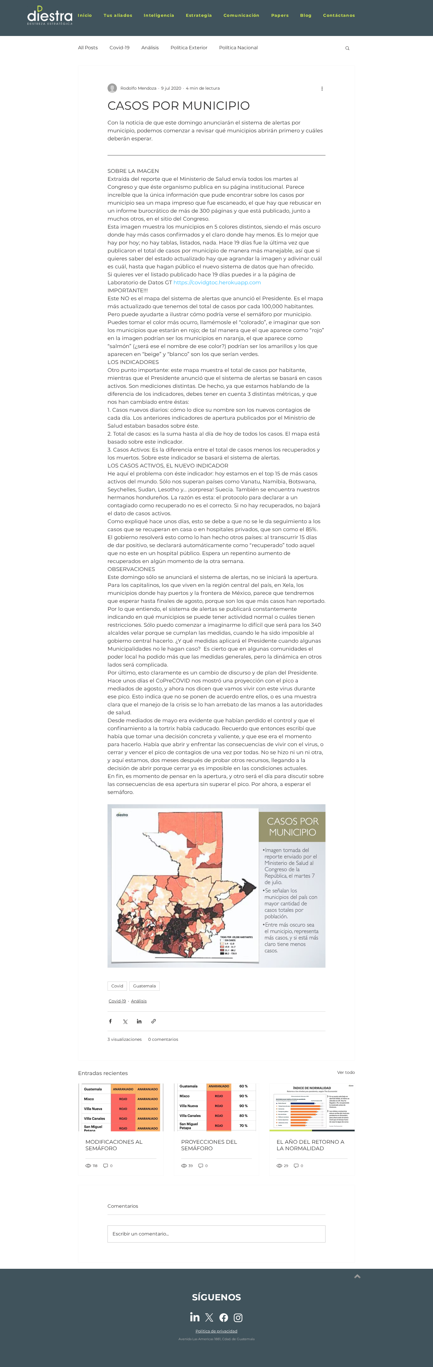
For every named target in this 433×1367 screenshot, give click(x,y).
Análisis (150, 47)
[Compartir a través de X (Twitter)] (125, 1021)
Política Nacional (238, 47)
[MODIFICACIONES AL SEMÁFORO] (120, 1107)
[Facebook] (223, 1317)
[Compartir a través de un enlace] (153, 1021)
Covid (117, 986)
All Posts (88, 47)
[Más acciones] (321, 88)
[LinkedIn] (195, 1317)
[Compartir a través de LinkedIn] (139, 1021)
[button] (279, 15)
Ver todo (346, 1072)
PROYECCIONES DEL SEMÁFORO (209, 1145)
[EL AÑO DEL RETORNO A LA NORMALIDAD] (312, 1107)
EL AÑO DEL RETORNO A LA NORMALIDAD (310, 1145)
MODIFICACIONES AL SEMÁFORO (114, 1145)
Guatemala (144, 986)
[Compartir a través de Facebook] (110, 1021)
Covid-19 (120, 47)
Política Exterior (189, 47)
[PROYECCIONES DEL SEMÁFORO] (216, 1107)
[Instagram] (238, 1317)
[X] (209, 1317)
